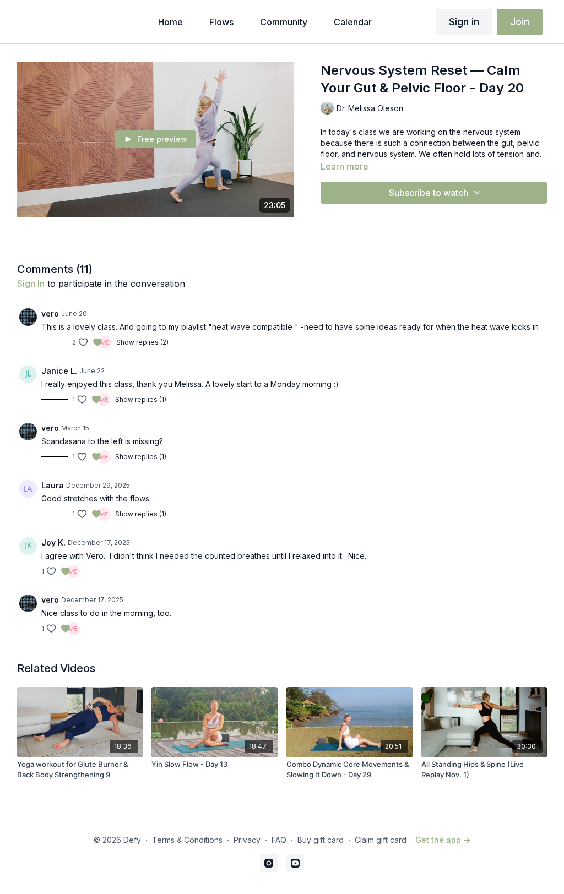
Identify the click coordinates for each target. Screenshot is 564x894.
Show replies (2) (142, 342)
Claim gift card (380, 839)
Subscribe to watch (428, 192)
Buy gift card (320, 839)
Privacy (247, 839)
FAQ (279, 839)
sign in (31, 283)
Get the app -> (442, 839)
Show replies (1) (140, 399)
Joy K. (53, 542)
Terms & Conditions (187, 839)
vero (50, 313)
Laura (52, 485)
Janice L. (59, 370)
